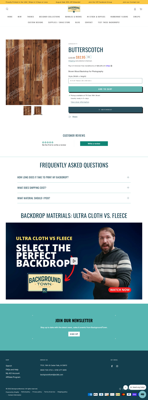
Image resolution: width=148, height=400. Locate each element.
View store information (80, 102)
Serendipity (72, 43)
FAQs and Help (12, 369)
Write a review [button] (94, 143)
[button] (7, 9)
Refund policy (25, 392)
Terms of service (49, 392)
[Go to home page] (74, 9)
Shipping (71, 61)
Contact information (14, 395)
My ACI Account (13, 373)
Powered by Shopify (12, 392)
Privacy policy (37, 392)
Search (9, 366)
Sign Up (74, 334)
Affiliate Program (13, 377)
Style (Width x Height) (77, 76)
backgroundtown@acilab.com (51, 374)
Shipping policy (62, 392)
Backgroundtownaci (18, 389)
